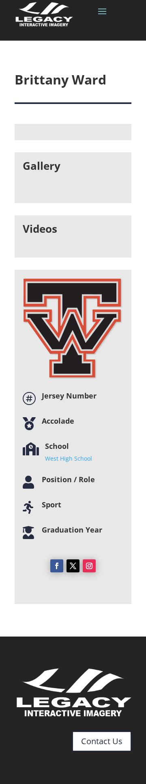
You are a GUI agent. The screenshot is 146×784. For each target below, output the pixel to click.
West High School (68, 458)
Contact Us (101, 741)
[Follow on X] (73, 565)
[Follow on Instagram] (89, 565)
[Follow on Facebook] (56, 565)
